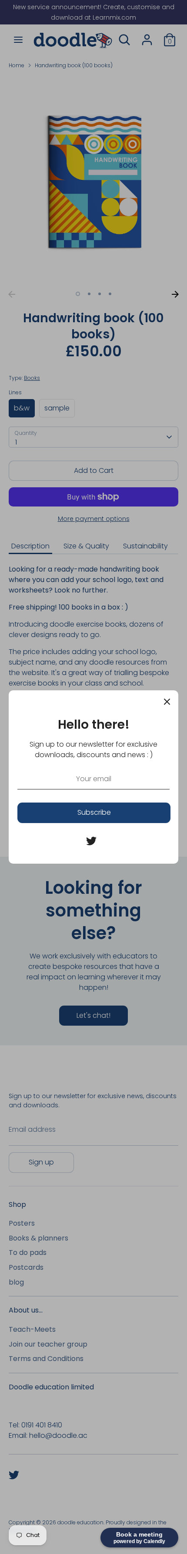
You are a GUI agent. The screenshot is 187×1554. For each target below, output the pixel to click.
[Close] (167, 701)
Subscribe (94, 812)
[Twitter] (91, 841)
